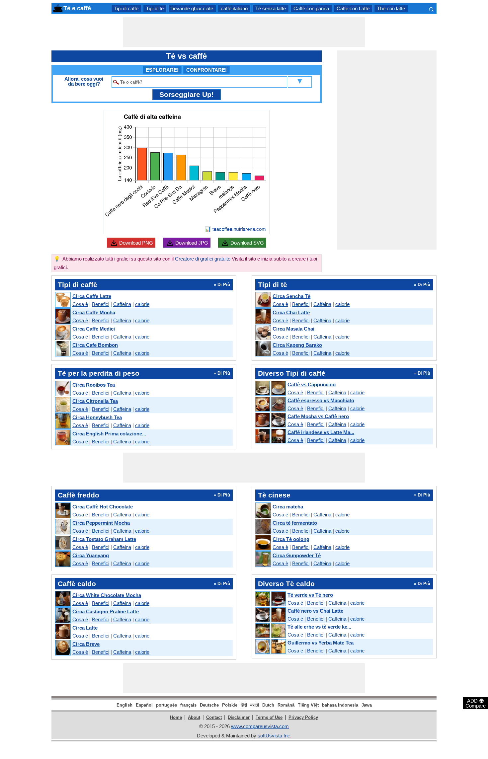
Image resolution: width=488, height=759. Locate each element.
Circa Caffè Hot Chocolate (102, 506)
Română (286, 705)
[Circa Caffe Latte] (62, 300)
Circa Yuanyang (90, 555)
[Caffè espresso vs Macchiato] (270, 404)
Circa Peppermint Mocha (101, 523)
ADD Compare (475, 703)
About (194, 717)
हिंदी (244, 705)
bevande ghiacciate (192, 8)
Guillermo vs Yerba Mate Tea (320, 642)
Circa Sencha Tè (291, 296)
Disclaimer (239, 717)
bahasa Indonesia (340, 705)
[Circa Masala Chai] (262, 333)
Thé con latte (391, 8)
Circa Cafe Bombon (95, 345)
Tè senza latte (270, 8)
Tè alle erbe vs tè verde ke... (319, 627)
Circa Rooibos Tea (93, 385)
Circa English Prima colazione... (109, 433)
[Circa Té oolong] (262, 543)
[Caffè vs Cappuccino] (270, 388)
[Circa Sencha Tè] (262, 300)
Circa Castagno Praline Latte (105, 611)
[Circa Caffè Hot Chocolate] (62, 510)
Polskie (229, 705)
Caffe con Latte (353, 8)
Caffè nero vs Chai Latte (315, 611)
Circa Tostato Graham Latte (104, 539)
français (188, 705)
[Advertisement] (244, 32)
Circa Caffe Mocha (93, 312)
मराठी (254, 705)
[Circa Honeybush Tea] (62, 421)
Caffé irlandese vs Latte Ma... (320, 432)
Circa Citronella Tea (95, 401)
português (166, 705)
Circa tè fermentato (295, 523)
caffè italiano (234, 8)
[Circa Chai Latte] (262, 316)
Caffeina (122, 304)
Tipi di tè (155, 8)
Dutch (268, 705)
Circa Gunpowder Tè (297, 555)
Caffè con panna (311, 8)
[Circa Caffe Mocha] (62, 316)
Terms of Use (269, 717)
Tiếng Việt (308, 705)
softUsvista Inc (274, 735)
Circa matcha (288, 506)
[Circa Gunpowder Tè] (262, 559)
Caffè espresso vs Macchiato (320, 400)
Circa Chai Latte (291, 312)
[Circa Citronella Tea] (62, 405)
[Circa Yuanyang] (62, 559)
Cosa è (80, 304)
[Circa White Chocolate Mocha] (62, 599)
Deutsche (209, 705)
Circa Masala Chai (293, 329)
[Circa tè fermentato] (262, 527)
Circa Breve (86, 644)
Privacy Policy (303, 717)
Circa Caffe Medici (93, 329)
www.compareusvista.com (260, 726)
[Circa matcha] (262, 510)
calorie (142, 304)
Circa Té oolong (291, 539)
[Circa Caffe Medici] (62, 333)
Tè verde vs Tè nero (310, 595)
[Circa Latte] (62, 632)
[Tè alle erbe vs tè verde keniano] (270, 631)
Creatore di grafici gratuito (202, 259)
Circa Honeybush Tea (97, 417)
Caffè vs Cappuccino (311, 384)
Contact (214, 717)
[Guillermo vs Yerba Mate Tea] (270, 646)
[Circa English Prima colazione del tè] (62, 437)
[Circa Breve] (62, 648)
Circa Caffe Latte (91, 296)
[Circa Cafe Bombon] (62, 349)
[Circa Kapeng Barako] (262, 349)
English (124, 705)
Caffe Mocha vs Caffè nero (318, 416)
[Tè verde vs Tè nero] (270, 599)
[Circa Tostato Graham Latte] (62, 543)
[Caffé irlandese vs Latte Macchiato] (270, 436)
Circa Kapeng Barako (297, 345)
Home (176, 717)
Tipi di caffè (126, 8)
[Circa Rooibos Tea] (62, 389)
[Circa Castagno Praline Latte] (62, 615)
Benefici (100, 304)
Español (144, 705)
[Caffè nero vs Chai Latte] (270, 615)
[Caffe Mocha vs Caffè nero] (270, 420)
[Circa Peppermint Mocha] (62, 527)
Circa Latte (85, 628)
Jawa (367, 705)
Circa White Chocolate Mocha (106, 595)
